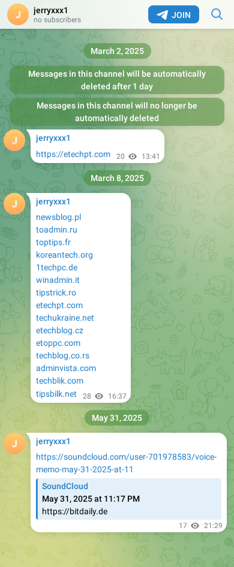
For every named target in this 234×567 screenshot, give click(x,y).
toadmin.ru (56, 229)
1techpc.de (56, 267)
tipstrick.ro (56, 292)
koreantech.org (64, 255)
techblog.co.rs (62, 355)
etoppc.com (58, 343)
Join (181, 15)
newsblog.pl (58, 217)
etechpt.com (59, 305)
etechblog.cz (59, 330)
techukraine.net (65, 317)
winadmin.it (58, 280)
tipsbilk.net (56, 394)
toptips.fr (53, 242)
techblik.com (59, 380)
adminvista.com (66, 368)
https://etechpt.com (73, 154)
